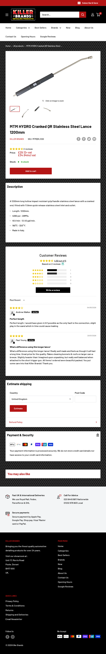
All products (18, 46)
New (68, 27)
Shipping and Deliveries (17, 614)
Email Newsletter (14, 619)
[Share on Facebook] (78, 139)
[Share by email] (94, 139)
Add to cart (30, 171)
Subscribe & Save (90, 3)
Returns (9, 610)
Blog (77, 27)
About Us (88, 27)
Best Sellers (40, 27)
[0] (98, 14)
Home (8, 27)
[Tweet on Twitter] (89, 139)
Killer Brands (17, 139)
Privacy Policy (12, 601)
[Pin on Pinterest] (84, 139)
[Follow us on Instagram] (13, 637)
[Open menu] (7, 15)
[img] (16, 308)
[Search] (82, 15)
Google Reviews (48, 36)
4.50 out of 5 (60, 260)
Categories (21, 27)
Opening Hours (28, 36)
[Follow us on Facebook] (7, 637)
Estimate (18, 408)
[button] (16, 149)
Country (14, 392)
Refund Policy (15, 422)
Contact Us (11, 36)
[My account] (92, 14)
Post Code (80, 392)
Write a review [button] (53, 290)
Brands (54, 27)
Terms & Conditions (15, 605)
